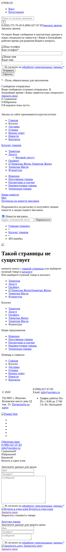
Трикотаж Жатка (41, 290)
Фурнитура (15, 296)
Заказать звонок (52, 25)
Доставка (14, 126)
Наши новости (10, 194)
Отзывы (13, 129)
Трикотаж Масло (18, 293)
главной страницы (33, 268)
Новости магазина (16, 216)
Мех (4, 197)
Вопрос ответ (16, 132)
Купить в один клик (40, 508)
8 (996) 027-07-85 (11, 444)
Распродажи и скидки (21, 182)
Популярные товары (20, 179)
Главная (13, 120)
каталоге (27, 271)
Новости (13, 136)
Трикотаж (14, 280)
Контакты (14, 139)
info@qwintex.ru (50, 392)
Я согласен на (34, 67)
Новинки (14, 176)
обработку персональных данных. (42, 67)
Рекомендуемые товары (22, 185)
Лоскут (12, 283)
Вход (11, 8)
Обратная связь (10, 441)
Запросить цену (33, 545)
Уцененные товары (20, 188)
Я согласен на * (34, 505)
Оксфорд (13, 287)
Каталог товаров (11, 145)
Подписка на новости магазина (20, 200)
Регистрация (16, 12)
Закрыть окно (9, 95)
